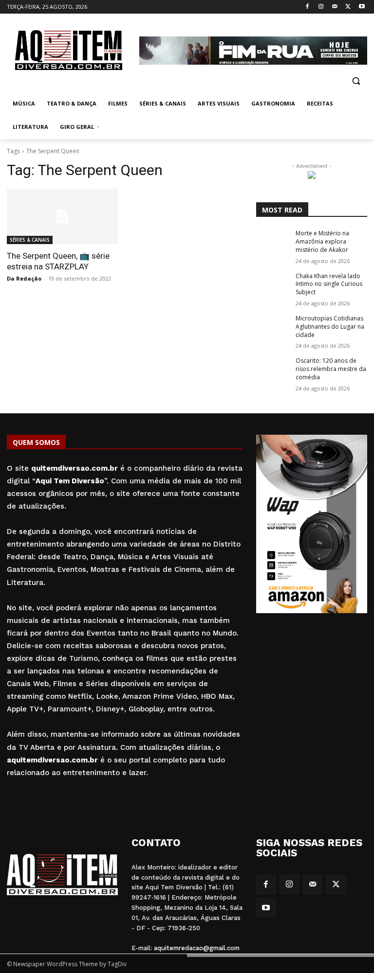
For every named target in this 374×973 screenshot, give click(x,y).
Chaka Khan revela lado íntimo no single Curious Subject (329, 284)
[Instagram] (321, 7)
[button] (355, 80)
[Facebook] (307, 7)
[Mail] (334, 7)
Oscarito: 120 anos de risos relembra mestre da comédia (331, 368)
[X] (348, 7)
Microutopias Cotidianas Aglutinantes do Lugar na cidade (330, 326)
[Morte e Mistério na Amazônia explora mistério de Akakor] (272, 241)
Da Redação (24, 278)
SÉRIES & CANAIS (30, 239)
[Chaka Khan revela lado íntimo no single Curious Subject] (272, 284)
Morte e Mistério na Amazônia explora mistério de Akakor (322, 241)
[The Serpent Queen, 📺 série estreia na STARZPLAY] (62, 216)
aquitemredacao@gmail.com (197, 948)
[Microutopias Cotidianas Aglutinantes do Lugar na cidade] (272, 326)
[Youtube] (361, 7)
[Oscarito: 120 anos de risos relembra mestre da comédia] (272, 368)
